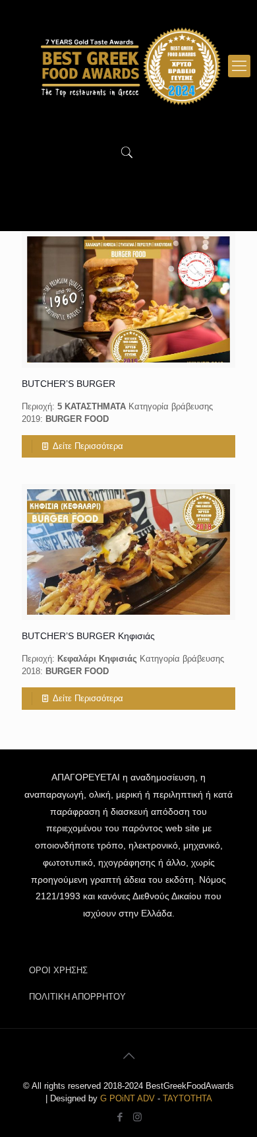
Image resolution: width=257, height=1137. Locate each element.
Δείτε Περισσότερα (88, 446)
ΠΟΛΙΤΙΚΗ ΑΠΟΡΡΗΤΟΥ (77, 997)
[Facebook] (120, 1116)
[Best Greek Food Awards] (128, 66)
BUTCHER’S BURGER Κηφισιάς (88, 636)
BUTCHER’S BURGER (68, 383)
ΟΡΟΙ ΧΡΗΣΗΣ (58, 970)
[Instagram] (137, 1116)
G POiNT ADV (127, 1098)
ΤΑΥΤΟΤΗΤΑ (187, 1098)
